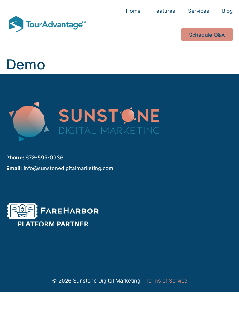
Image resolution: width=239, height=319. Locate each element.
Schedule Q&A (207, 34)
